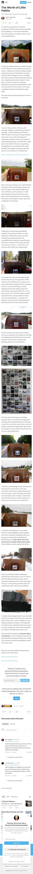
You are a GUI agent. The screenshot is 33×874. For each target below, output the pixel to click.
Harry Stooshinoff (10, 17)
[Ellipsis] (30, 739)
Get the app (24, 866)
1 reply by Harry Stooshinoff (14, 757)
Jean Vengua (8, 739)
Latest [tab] (7, 796)
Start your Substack (12, 866)
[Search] (30, 796)
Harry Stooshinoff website (9, 657)
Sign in (29, 2)
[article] (16, 804)
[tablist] (8, 724)
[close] (28, 816)
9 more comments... (6, 788)
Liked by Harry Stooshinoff (13, 741)
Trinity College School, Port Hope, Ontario (14, 155)
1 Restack (21, 706)
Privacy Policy (19, 856)
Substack (8, 870)
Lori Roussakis (9, 763)
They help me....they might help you (11, 803)
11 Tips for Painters (8, 801)
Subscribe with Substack (18, 849)
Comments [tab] (5, 724)
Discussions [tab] (14, 796)
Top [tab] (3, 796)
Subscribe (23, 2)
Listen (29, 18)
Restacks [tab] (12, 724)
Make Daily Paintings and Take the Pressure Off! (12, 813)
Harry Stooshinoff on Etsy (9, 661)
